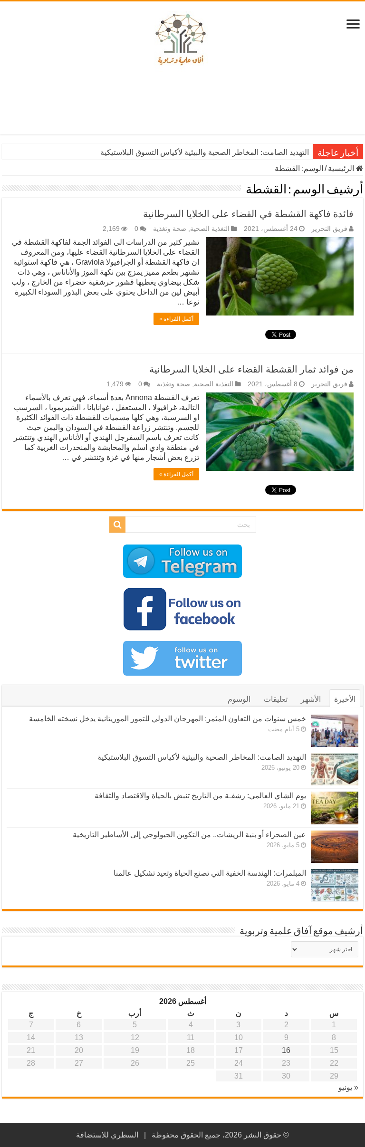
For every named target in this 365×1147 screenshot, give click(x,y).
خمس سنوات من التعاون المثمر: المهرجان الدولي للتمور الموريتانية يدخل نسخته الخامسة (167, 719)
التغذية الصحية (210, 228)
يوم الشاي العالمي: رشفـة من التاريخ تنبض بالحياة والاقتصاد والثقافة (200, 796)
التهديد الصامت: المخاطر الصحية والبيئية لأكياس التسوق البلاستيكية (204, 152)
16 (286, 1050)
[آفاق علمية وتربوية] (182, 40)
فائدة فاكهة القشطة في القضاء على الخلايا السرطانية (248, 214)
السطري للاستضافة (107, 1135)
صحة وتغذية (169, 228)
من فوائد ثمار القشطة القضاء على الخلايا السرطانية (251, 369)
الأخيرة (344, 699)
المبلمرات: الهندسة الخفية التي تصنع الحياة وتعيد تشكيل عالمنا (210, 873)
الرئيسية (342, 168)
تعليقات (276, 699)
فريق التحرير (329, 228)
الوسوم (239, 699)
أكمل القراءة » (176, 318)
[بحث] (117, 524)
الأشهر (311, 699)
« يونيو (348, 1087)
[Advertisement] (182, 103)
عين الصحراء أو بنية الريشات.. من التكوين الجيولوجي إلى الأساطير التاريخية (189, 835)
